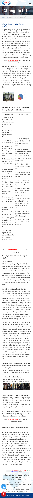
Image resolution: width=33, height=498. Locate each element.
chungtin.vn (18, 63)
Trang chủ (5, 17)
